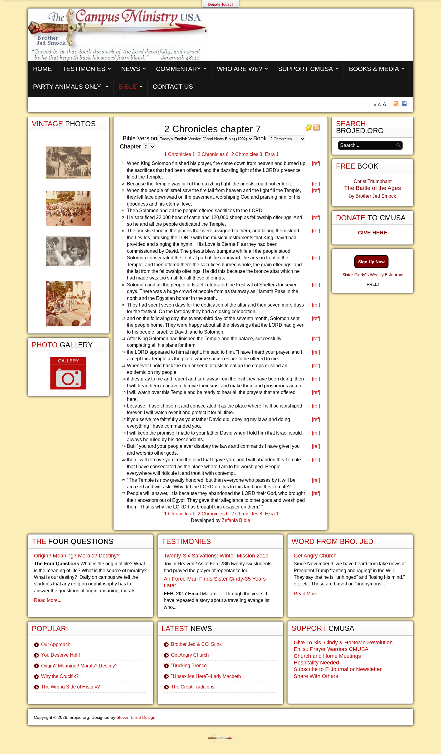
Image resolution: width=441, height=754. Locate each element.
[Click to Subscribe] (308, 129)
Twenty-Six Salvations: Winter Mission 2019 (216, 556)
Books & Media (374, 68)
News (130, 68)
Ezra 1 (272, 154)
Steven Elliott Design (135, 717)
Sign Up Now (371, 261)
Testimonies (83, 68)
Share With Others (316, 676)
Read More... (47, 600)
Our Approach (55, 644)
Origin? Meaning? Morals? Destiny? (77, 556)
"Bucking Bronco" (189, 665)
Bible (128, 86)
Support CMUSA (305, 68)
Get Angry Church (190, 655)
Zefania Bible (236, 520)
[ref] (316, 163)
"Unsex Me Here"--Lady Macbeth (206, 676)
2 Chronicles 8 (246, 154)
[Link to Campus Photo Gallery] (68, 373)
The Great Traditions (192, 686)
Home (42, 68)
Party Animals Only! (68, 86)
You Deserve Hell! (60, 655)
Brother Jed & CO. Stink (196, 644)
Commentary (178, 68)
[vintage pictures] (68, 236)
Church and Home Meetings (327, 656)
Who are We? (239, 68)
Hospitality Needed (316, 663)
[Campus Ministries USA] (220, 738)
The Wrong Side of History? (70, 686)
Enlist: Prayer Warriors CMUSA (331, 649)
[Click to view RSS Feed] (316, 129)
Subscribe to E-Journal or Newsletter (338, 669)
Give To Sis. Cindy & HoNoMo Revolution (343, 643)
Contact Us (173, 86)
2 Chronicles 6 (213, 154)
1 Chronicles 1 (179, 154)
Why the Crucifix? (60, 676)
